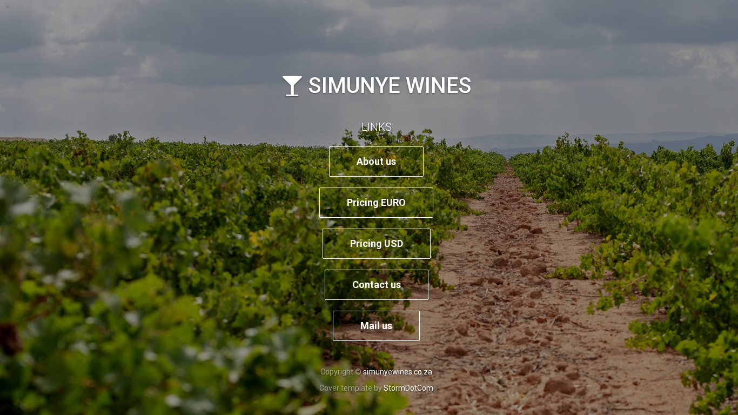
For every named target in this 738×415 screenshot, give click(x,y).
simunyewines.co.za (397, 371)
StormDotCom (408, 388)
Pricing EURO (376, 202)
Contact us (376, 284)
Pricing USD (376, 243)
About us (376, 161)
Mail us (376, 325)
